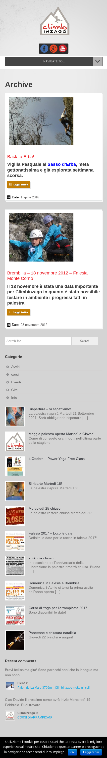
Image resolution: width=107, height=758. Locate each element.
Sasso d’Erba (62, 164)
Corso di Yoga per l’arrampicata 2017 (58, 608)
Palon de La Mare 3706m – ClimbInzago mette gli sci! (53, 687)
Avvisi (15, 367)
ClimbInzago (26, 713)
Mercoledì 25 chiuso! (45, 508)
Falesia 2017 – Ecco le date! (51, 533)
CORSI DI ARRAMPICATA (34, 717)
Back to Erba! (20, 156)
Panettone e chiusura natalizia (52, 633)
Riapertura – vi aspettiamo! (50, 409)
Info (14, 398)
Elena (21, 683)
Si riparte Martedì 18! (45, 484)
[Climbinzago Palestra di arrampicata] (54, 20)
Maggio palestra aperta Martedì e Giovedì (62, 434)
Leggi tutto (20, 184)
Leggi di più (91, 752)
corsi (15, 374)
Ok (72, 752)
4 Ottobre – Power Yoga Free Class (57, 459)
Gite (14, 390)
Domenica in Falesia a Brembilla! (54, 583)
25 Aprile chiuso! (41, 558)
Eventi (16, 382)
